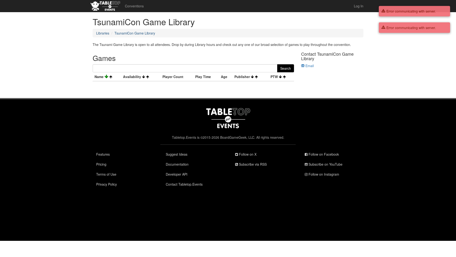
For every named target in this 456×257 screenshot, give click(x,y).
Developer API (176, 174)
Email (309, 65)
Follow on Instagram (323, 174)
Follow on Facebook (323, 154)
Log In (358, 6)
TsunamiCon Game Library (134, 33)
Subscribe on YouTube (325, 164)
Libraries (102, 33)
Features (103, 154)
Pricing (101, 164)
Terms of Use (106, 174)
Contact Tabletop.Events (184, 184)
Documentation (177, 164)
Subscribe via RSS (252, 164)
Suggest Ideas (176, 154)
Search (285, 68)
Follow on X (247, 154)
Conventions (134, 6)
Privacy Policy (106, 184)
